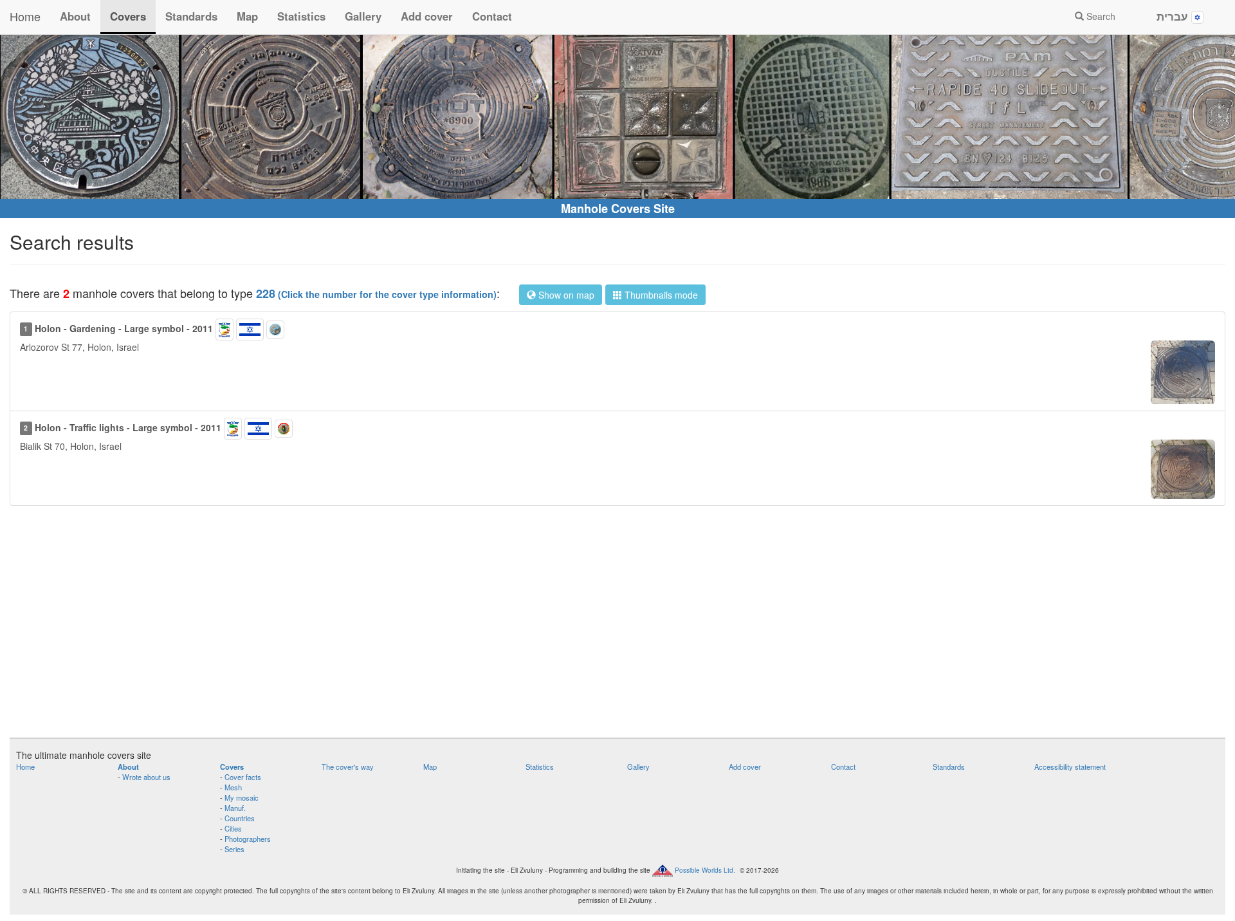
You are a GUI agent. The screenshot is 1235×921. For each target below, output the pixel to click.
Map (247, 16)
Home (25, 16)
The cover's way (348, 766)
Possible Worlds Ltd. (705, 870)
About (75, 16)
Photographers (247, 838)
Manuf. (235, 808)
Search (1099, 16)
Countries (239, 818)
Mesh (233, 787)
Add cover (427, 16)
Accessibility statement (1070, 766)
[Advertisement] (617, 628)
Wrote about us (146, 777)
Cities (233, 828)
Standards (191, 16)
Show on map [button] (565, 294)
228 (376, 293)
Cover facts (242, 777)
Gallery (363, 16)
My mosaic (241, 797)
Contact (492, 16)
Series (234, 849)
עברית (1174, 16)
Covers (128, 16)
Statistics (301, 16)
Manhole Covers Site (618, 208)
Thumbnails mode (660, 294)
